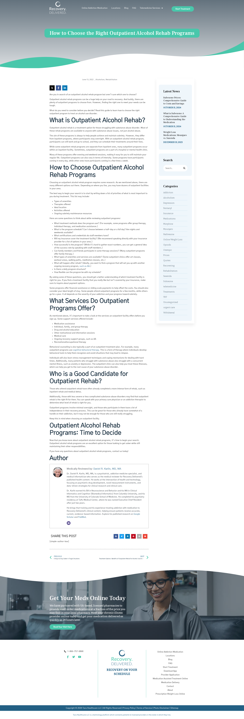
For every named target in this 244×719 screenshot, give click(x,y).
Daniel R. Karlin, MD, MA (107, 469)
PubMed (82, 517)
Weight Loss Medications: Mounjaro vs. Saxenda (175, 135)
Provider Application (170, 675)
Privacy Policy (129, 708)
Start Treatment (170, 667)
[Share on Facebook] (58, 87)
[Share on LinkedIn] (64, 87)
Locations (115, 8)
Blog (126, 8)
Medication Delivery (170, 682)
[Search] (184, 168)
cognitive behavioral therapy (86, 350)
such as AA (85, 266)
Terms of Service (144, 708)
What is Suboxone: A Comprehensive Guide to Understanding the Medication (174, 118)
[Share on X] (52, 87)
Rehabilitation (111, 80)
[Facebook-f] (67, 657)
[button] (116, 536)
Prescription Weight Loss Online (170, 694)
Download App (170, 671)
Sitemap (174, 708)
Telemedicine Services (150, 8)
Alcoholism (100, 80)
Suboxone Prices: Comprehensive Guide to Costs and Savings (174, 100)
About (170, 690)
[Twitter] (73, 657)
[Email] (69, 523)
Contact (170, 686)
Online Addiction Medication (95, 8)
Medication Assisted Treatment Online (170, 679)
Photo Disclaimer (161, 708)
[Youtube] (79, 657)
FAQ (134, 8)
